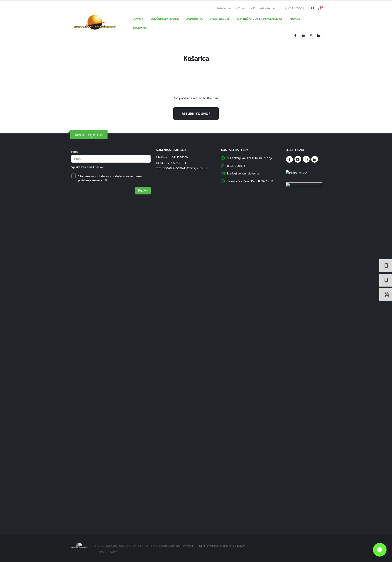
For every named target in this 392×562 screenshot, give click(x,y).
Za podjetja (194, 19)
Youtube (297, 159)
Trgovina (140, 28)
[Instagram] (311, 35)
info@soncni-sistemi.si (245, 173)
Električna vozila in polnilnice (259, 19)
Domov (138, 19)
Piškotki (188, 545)
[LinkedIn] (318, 35)
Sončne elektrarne (164, 19)
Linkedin (314, 159)
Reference (223, 8)
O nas (242, 8)
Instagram (306, 159)
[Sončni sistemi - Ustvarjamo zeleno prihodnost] (95, 22)
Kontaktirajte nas (264, 8)
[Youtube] (303, 35)
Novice (295, 19)
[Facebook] (295, 35)
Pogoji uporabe (170, 545)
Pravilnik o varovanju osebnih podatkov (220, 545)
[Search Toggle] (313, 8)
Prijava (143, 190)
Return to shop (196, 113)
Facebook (289, 159)
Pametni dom (219, 19)
